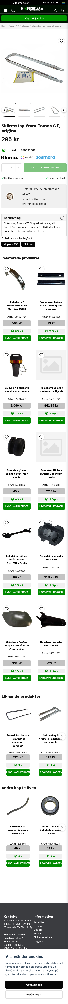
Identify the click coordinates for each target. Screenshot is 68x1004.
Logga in (39, 941)
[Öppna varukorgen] (62, 10)
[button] (63, 3)
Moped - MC (14, 26)
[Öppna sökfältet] (13, 10)
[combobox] (34, 18)
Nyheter (38, 925)
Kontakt (38, 933)
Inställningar (34, 994)
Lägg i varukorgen (17, 338)
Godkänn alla (34, 984)
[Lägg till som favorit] (55, 10)
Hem (3, 26)
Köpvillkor (39, 922)
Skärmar (25, 26)
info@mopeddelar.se (34, 203)
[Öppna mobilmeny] (5, 10)
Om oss (38, 929)
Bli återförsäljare (43, 937)
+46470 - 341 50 (21, 924)
